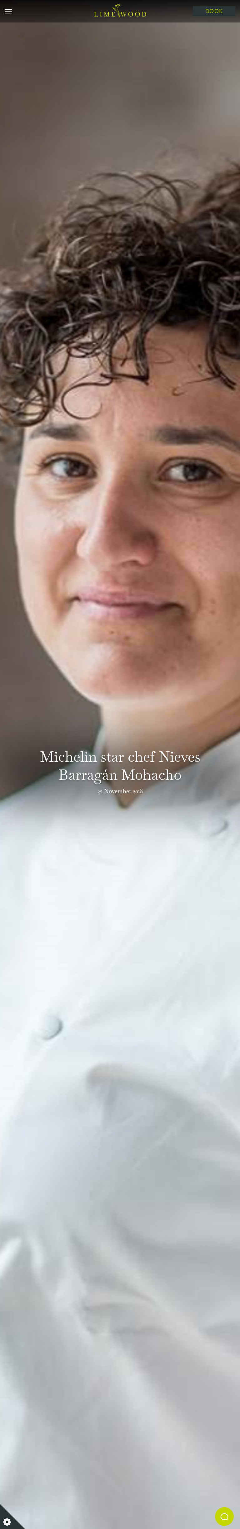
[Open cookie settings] (12, 1516)
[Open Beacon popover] (224, 1516)
